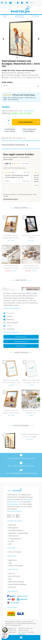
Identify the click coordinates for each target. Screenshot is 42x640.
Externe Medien (12, 323)
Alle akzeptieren (21, 337)
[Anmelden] (18, 3)
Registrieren (12, 560)
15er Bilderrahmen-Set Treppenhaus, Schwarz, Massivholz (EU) (11, 267)
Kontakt (11, 541)
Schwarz (35, 16)
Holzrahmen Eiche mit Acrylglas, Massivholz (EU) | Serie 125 (11, 236)
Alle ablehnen (21, 346)
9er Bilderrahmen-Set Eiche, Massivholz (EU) (31, 411)
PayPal (9, 326)
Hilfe (9, 544)
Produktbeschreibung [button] (14, 144)
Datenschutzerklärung (16, 582)
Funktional (10, 329)
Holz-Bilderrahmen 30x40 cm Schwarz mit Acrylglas (29, 435)
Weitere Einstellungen (11, 332)
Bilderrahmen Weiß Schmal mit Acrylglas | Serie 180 (31, 381)
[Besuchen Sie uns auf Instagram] (14, 517)
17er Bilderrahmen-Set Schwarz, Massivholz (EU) (31, 267)
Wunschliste (4, 219)
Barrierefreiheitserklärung (17, 584)
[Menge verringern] (8, 123)
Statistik (10, 316)
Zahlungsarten (13, 528)
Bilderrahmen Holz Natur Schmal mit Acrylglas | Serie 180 (11, 381)
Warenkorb (12, 525)
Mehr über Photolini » (14, 511)
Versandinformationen (16, 530)
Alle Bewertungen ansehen (10, 199)
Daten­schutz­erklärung (12, 308)
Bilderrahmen (19, 16)
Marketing (10, 319)
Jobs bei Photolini (14, 576)
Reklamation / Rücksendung (18, 533)
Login (10, 563)
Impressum (12, 587)
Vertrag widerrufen (14, 538)
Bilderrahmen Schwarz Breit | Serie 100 (31, 236)
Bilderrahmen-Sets (13, 502)
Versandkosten (29, 111)
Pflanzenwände (12, 504)
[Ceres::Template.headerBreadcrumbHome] (4, 16)
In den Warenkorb (25, 122)
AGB (9, 579)
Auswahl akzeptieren (21, 341)
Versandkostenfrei (23, 632)
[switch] (5, 636)
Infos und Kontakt (14, 552)
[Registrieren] (22, 3)
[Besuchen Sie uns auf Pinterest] (9, 517)
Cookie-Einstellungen (15, 565)
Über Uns (11, 573)
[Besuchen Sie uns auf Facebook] (18, 517)
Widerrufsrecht (13, 536)
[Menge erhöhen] (8, 120)
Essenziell (10, 313)
